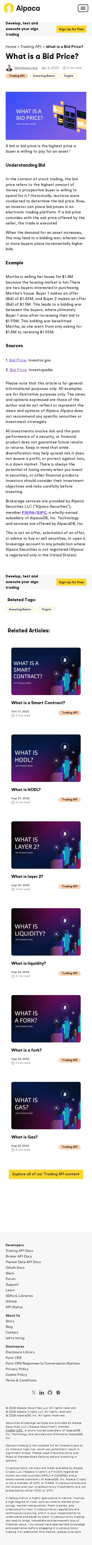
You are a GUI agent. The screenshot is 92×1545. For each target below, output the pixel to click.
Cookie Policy (16, 1374)
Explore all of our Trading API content (46, 1174)
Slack (10, 1273)
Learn (10, 1290)
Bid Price (17, 360)
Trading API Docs (19, 1251)
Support (12, 1284)
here (78, 1531)
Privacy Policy (17, 1369)
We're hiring (15, 1338)
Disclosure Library (20, 1352)
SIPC (19, 1430)
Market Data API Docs (23, 1262)
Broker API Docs (19, 1256)
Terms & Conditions (21, 1380)
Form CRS (13, 1358)
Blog (9, 1327)
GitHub (11, 1301)
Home (11, 46)
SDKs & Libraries (19, 1296)
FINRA (10, 1430)
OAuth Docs (15, 1267)
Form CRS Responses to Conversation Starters (43, 1363)
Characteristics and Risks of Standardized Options (42, 1454)
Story (10, 1321)
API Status (14, 1307)
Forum (11, 1279)
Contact (12, 1332)
